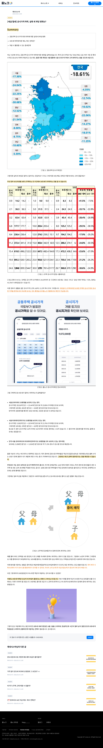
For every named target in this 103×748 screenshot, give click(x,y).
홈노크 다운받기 (95, 3)
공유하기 (90, 637)
